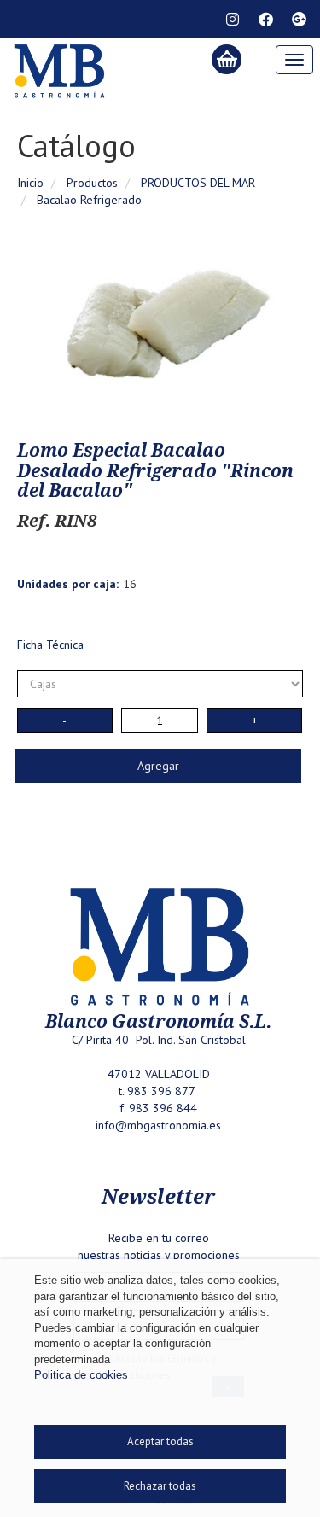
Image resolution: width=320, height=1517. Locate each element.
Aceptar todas (160, 1441)
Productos (92, 182)
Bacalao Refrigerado (89, 199)
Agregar (158, 765)
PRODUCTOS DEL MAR (198, 182)
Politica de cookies (81, 1374)
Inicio (30, 182)
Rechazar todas (160, 1486)
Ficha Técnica (50, 644)
